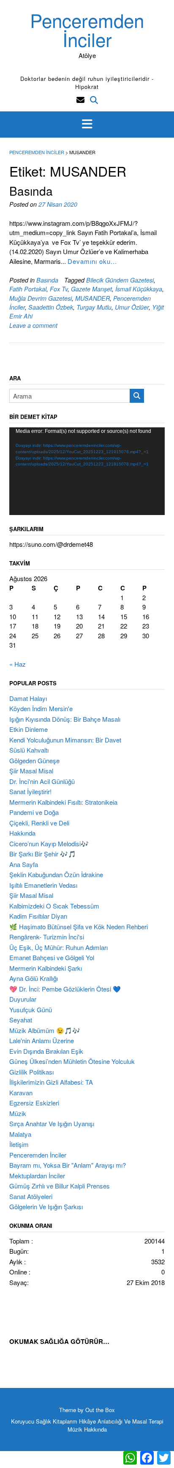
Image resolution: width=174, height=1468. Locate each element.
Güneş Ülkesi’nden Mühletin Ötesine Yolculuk (72, 1061)
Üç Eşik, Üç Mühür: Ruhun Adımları (58, 947)
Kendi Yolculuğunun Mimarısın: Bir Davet (65, 739)
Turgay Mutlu (93, 307)
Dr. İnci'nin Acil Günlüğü (42, 781)
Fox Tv (59, 289)
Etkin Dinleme (28, 729)
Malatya (20, 1134)
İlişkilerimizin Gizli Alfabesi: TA (51, 1081)
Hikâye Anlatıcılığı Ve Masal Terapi (121, 1421)
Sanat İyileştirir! (30, 791)
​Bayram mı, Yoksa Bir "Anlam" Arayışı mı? (67, 1165)
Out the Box (100, 1410)
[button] (87, 124)
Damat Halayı (28, 698)
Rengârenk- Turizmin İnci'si (46, 936)
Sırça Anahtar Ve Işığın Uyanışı (51, 1123)
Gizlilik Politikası (31, 1071)
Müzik (17, 1113)
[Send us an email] (80, 99)
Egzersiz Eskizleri (34, 1102)
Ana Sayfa (23, 864)
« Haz (17, 663)
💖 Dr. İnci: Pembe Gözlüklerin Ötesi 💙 (65, 988)
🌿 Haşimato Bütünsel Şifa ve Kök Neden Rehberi (78, 926)
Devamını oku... (92, 261)
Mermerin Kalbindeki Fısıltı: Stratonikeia (63, 802)
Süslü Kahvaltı (29, 749)
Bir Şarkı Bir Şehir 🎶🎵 (42, 853)
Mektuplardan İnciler (37, 1175)
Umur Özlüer (132, 307)
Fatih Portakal (27, 289)
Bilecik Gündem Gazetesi (120, 280)
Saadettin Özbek (50, 307)
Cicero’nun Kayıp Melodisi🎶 (49, 843)
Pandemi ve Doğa (34, 812)
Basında (31, 190)
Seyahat (20, 1019)
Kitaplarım (65, 1421)
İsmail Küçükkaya (138, 289)
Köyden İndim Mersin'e (41, 708)
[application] (87, 471)
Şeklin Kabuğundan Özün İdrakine (56, 874)
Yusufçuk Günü (30, 1009)
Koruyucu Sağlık (31, 1421)
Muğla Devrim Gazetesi (40, 298)
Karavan (21, 1092)
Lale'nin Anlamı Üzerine (41, 1040)
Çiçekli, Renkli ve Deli (39, 822)
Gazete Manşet (91, 289)
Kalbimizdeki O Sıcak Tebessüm (54, 905)
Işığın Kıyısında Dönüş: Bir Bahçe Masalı (64, 719)
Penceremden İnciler (87, 29)
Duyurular (22, 998)
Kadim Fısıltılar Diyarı (38, 915)
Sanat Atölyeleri (30, 1196)
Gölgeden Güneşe (34, 760)
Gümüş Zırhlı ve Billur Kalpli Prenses (59, 1185)
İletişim (19, 1144)
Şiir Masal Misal (31, 770)
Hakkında (22, 832)
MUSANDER (92, 298)
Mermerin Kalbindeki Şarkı (45, 968)
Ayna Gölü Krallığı (33, 978)
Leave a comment (33, 325)
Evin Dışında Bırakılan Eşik (46, 1051)
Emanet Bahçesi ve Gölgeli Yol (51, 957)
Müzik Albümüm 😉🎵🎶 (44, 1030)
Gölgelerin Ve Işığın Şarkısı (46, 1206)
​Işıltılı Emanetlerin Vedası (43, 885)
